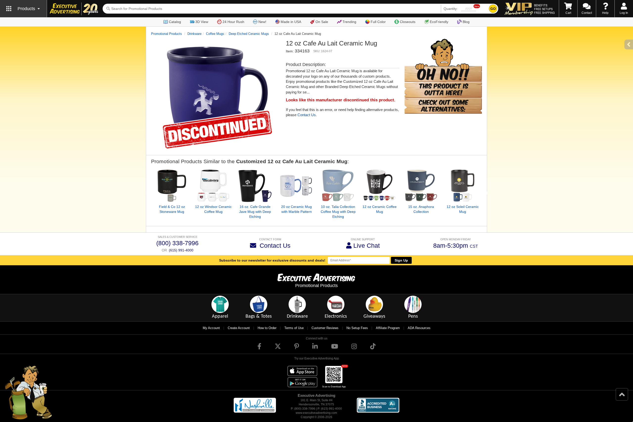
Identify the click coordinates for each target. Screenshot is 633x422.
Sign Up (401, 260)
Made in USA (291, 22)
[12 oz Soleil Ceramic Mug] (462, 186)
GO (493, 9)
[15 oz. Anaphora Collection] (421, 186)
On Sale (322, 22)
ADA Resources (419, 328)
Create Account (239, 328)
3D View (201, 22)
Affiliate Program (388, 328)
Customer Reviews (325, 328)
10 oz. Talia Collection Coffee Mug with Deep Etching (338, 212)
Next (485, 193)
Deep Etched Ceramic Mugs (249, 34)
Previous (147, 193)
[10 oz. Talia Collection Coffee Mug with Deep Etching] (338, 186)
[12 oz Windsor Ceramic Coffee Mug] (213, 186)
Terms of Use (294, 328)
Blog (466, 22)
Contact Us (306, 115)
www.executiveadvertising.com (316, 413)
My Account (211, 328)
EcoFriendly (439, 22)
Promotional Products (166, 34)
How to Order (267, 328)
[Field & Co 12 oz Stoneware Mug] (172, 186)
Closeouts (407, 22)
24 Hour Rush (233, 22)
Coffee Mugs (215, 34)
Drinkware (194, 34)
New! (262, 22)
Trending (349, 22)
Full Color (378, 22)
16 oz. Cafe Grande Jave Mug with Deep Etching (255, 212)
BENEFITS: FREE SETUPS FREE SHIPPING (544, 9)
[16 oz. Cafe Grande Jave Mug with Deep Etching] (255, 186)
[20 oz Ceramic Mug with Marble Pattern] (296, 186)
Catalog (175, 22)
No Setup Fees (357, 328)
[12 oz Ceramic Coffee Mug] (379, 186)
